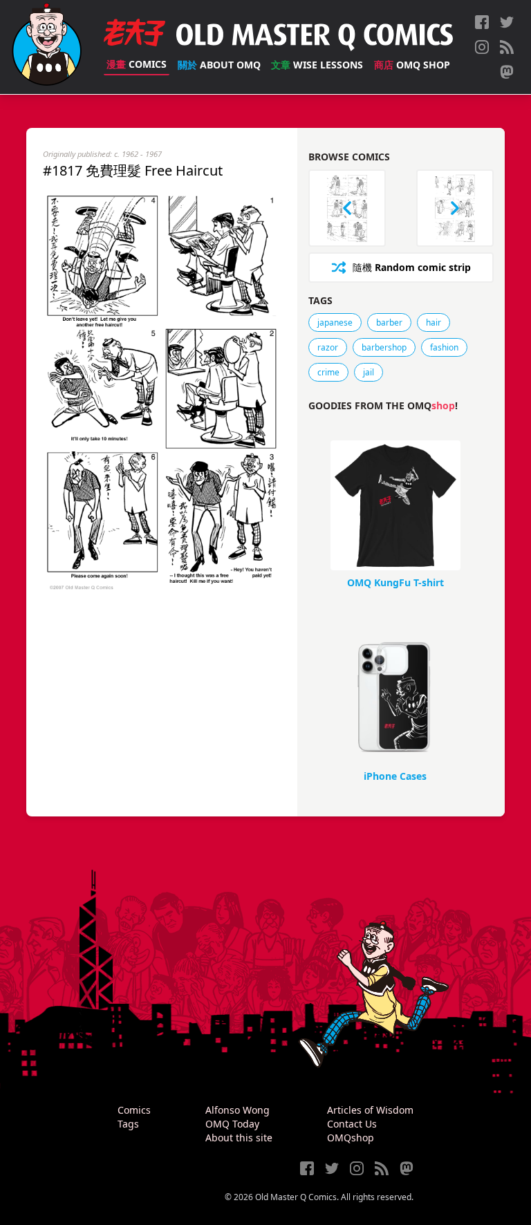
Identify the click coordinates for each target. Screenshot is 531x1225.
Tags (128, 1123)
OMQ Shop (412, 64)
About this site (238, 1137)
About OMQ (219, 64)
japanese (335, 322)
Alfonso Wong (237, 1109)
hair (433, 322)
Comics (136, 64)
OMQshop (350, 1137)
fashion (444, 347)
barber (389, 322)
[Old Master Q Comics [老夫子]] (47, 47)
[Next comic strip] (455, 208)
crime (328, 372)
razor (327, 347)
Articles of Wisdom (370, 1109)
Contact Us (352, 1123)
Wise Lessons (317, 64)
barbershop (384, 347)
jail (368, 372)
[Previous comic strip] (347, 208)
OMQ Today (232, 1123)
